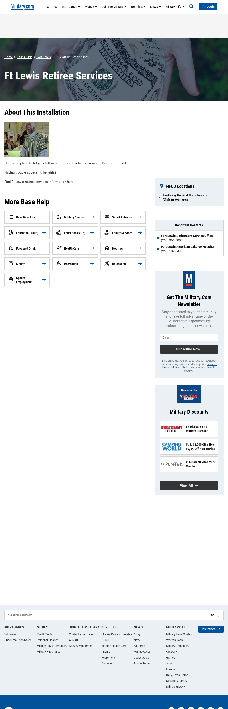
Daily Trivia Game (177, 675)
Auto (169, 663)
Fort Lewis (43, 57)
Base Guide (24, 57)
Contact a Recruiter (81, 634)
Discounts (107, 663)
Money (89, 6)
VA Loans (10, 634)
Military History (175, 686)
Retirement (108, 657)
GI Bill (105, 640)
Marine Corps (142, 651)
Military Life (173, 6)
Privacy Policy (181, 367)
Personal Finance (48, 640)
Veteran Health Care (113, 645)
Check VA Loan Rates (18, 640)
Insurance (50, 6)
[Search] (191, 6)
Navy (137, 640)
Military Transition (177, 645)
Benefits (136, 6)
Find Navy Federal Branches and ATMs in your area (185, 197)
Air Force (139, 645)
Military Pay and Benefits (116, 634)
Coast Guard (141, 657)
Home (8, 57)
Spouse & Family (176, 680)
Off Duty (171, 651)
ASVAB (73, 640)
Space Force (142, 663)
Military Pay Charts (48, 651)
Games (170, 657)
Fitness (170, 669)
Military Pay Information (52, 645)
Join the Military (113, 6)
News (154, 6)
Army (137, 634)
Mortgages (69, 6)
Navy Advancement (81, 645)
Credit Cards (44, 634)
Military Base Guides (179, 634)
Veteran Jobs (174, 640)
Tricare (105, 651)
